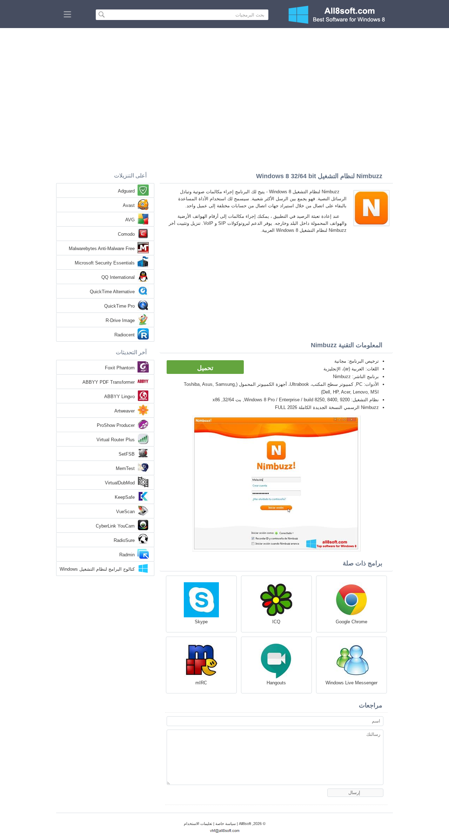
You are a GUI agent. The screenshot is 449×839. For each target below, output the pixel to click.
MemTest (125, 468)
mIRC (201, 682)
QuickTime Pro (119, 306)
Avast (129, 205)
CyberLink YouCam (115, 526)
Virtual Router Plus (115, 439)
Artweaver (124, 411)
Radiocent (124, 334)
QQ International (118, 277)
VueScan (125, 511)
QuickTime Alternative (112, 291)
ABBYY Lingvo (119, 396)
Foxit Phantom (120, 367)
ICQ (276, 621)
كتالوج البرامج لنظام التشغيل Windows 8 (97, 569)
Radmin (127, 554)
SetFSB (127, 454)
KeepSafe (125, 497)
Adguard (126, 191)
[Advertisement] (224, 81)
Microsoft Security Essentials (105, 263)
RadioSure (124, 540)
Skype (201, 621)
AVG (130, 219)
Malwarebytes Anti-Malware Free (102, 248)
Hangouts (276, 682)
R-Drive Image (120, 320)
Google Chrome (351, 621)
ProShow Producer (116, 425)
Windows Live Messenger (351, 682)
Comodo (126, 234)
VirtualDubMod (120, 482)
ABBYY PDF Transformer (108, 382)
